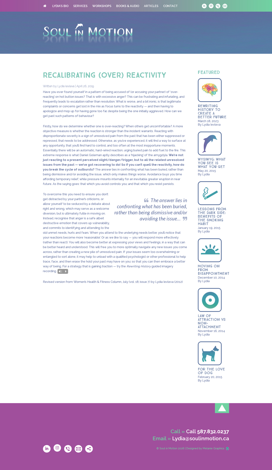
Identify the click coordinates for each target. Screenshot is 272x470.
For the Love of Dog (211, 371)
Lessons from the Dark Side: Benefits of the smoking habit (212, 216)
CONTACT (170, 6)
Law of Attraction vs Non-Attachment (212, 321)
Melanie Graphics (213, 448)
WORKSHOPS (101, 6)
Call (207, 431)
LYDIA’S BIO (60, 6)
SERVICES (80, 6)
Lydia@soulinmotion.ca (200, 438)
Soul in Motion (87, 33)
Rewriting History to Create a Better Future (212, 112)
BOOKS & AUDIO (127, 6)
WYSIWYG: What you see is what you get (212, 163)
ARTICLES (151, 6)
